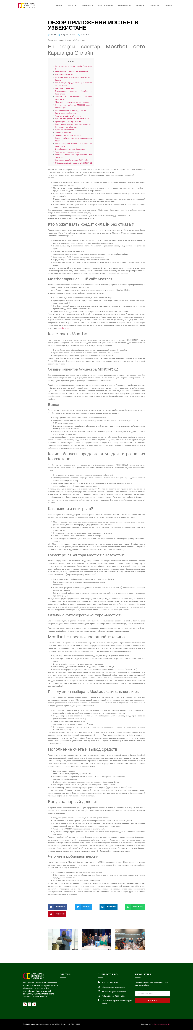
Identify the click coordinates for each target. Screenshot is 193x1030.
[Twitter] (34, 1004)
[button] (57, 907)
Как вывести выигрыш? (65, 88)
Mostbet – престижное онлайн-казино (72, 102)
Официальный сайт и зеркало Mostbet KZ (73, 163)
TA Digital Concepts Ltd (161, 1024)
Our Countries (105, 5)
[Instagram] (29, 1004)
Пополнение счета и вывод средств (70, 110)
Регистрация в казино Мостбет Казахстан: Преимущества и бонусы (73, 125)
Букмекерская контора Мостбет (68, 121)
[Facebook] (25, 1004)
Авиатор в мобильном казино (67, 152)
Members (123, 5)
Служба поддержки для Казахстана (70, 149)
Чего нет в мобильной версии (68, 116)
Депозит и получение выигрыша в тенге (72, 118)
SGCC (71, 5)
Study (139, 5)
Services (86, 5)
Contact (168, 5)
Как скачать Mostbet (64, 74)
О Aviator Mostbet (63, 132)
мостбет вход (63, 328)
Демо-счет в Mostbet (64, 129)
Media (153, 5)
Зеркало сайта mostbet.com (68, 135)
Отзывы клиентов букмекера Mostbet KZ (72, 77)
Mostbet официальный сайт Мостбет (71, 71)
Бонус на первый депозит (66, 113)
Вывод (58, 80)
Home (59, 5)
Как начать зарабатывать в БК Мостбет (72, 160)
